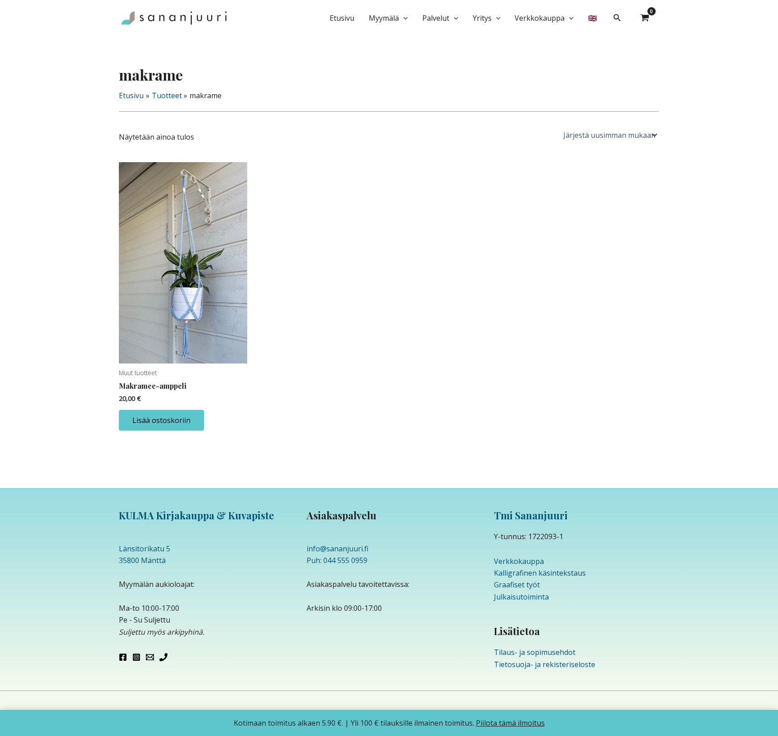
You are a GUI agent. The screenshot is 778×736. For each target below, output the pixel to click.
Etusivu (342, 18)
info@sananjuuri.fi (337, 549)
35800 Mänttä (142, 560)
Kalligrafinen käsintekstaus (540, 573)
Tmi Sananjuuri (531, 515)
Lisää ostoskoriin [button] (161, 420)
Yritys (482, 18)
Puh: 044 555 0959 (337, 560)
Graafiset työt (517, 585)
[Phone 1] (163, 657)
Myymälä (384, 18)
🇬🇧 (592, 18)
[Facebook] (123, 657)
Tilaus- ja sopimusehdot (534, 652)
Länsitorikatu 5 (144, 549)
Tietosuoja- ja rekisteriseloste (544, 664)
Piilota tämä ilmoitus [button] (510, 723)
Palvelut (435, 18)
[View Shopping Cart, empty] (644, 18)
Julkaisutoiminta (521, 597)
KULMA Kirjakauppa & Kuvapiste (196, 515)
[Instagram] (136, 657)
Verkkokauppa (540, 18)
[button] (403, 18)
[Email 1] (150, 657)
